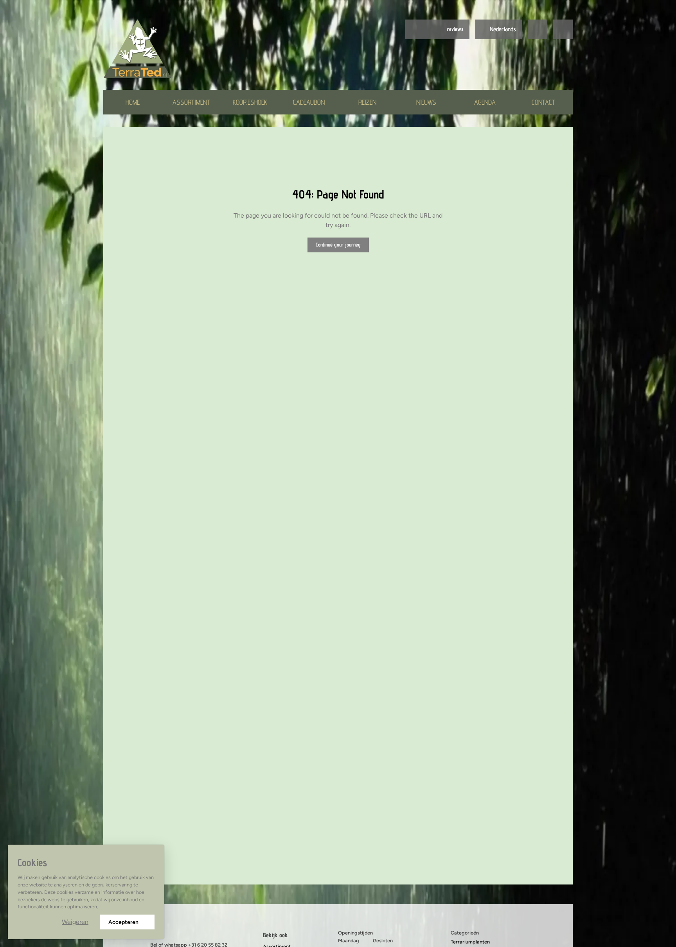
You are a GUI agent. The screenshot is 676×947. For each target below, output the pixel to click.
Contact (543, 102)
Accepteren (123, 922)
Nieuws (426, 102)
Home (133, 102)
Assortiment (191, 102)
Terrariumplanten (470, 942)
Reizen (367, 102)
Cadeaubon (309, 102)
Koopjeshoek (250, 102)
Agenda (485, 102)
